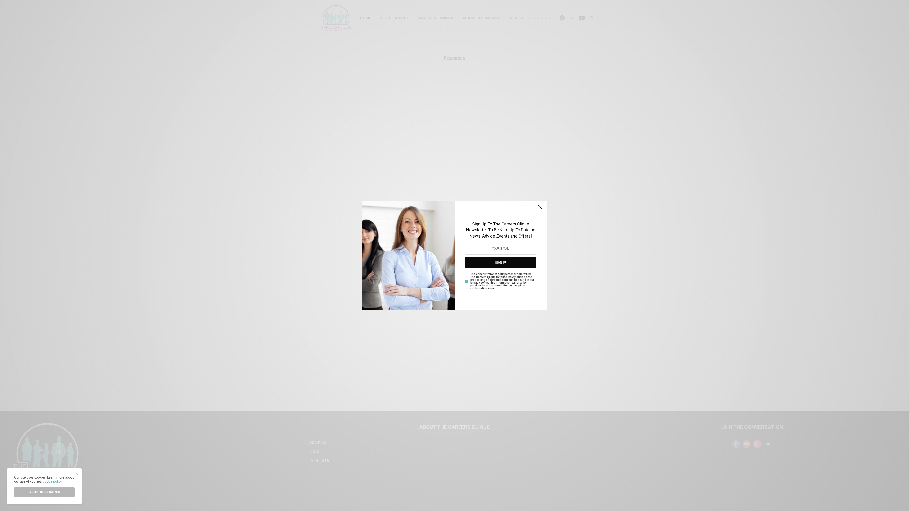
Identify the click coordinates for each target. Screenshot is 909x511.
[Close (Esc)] (539, 208)
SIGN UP (501, 262)
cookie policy (52, 481)
